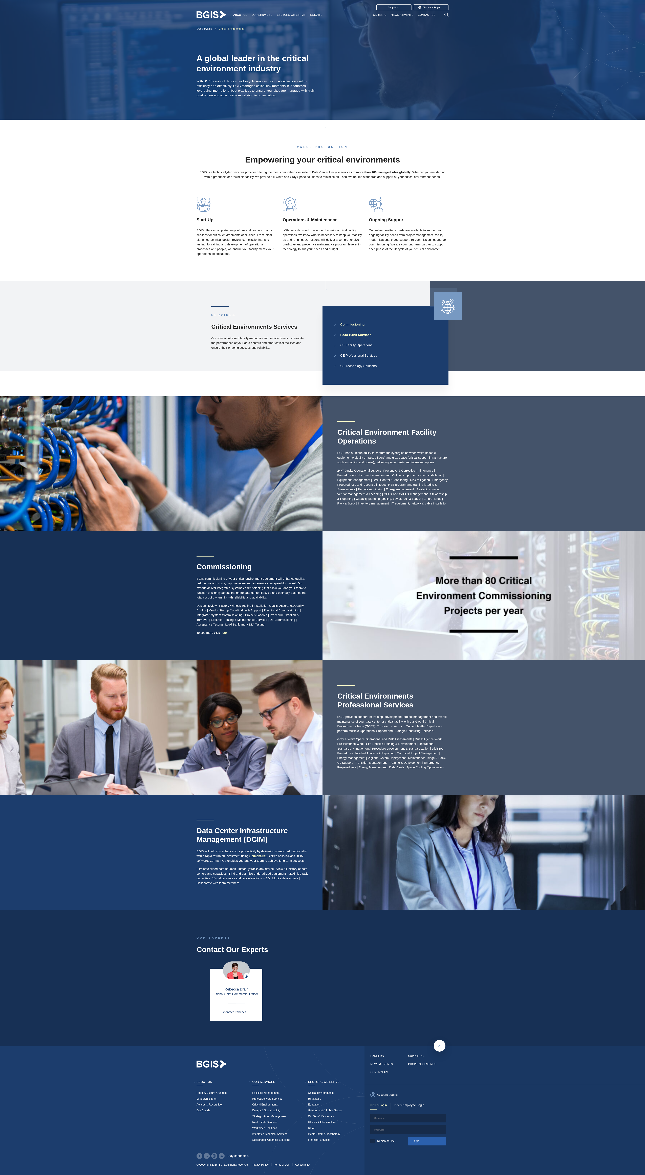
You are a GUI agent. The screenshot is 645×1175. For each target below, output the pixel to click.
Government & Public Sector (325, 1110)
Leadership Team (207, 1098)
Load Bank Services (355, 335)
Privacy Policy (260, 1164)
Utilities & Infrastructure (322, 1122)
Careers (379, 14)
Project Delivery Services (267, 1098)
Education (314, 1104)
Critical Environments (231, 28)
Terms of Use (282, 1164)
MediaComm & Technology (324, 1134)
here (224, 632)
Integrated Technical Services (269, 1134)
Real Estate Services (264, 1122)
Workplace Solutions (264, 1128)
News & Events (402, 14)
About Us (240, 14)
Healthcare (314, 1098)
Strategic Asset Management (269, 1116)
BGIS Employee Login (409, 1105)
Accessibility (302, 1164)
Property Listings (422, 1064)
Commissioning (352, 324)
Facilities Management (265, 1092)
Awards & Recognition (210, 1104)
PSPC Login (378, 1105)
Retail (311, 1128)
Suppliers (416, 1056)
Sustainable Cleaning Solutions (271, 1139)
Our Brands (203, 1110)
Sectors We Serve (291, 14)
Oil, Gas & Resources (321, 1116)
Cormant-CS (257, 856)
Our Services (262, 14)
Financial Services (319, 1139)
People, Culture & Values (212, 1092)
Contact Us (426, 14)
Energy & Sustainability (266, 1110)
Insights (316, 14)
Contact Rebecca (234, 1012)
